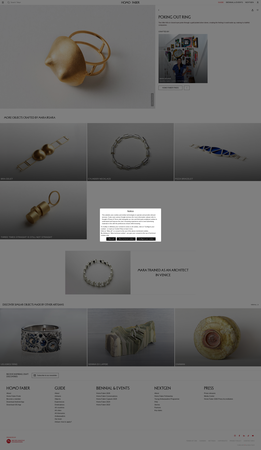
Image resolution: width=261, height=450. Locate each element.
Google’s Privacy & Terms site (111, 219)
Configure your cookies (146, 239)
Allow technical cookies (126, 239)
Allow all (111, 239)
